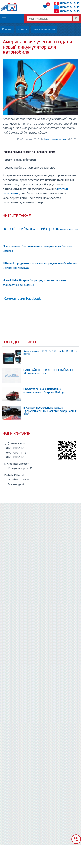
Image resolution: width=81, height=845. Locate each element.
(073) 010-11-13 (69, 3)
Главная (6, 29)
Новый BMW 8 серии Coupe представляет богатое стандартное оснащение (34, 283)
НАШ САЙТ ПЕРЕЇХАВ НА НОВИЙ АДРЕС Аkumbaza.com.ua (40, 229)
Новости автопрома (44, 29)
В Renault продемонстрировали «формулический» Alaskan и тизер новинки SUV (40, 265)
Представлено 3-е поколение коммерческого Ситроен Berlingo (37, 248)
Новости (22, 29)
